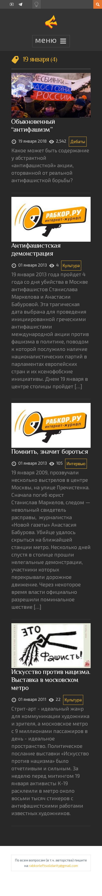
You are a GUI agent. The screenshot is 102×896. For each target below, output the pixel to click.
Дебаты (77, 141)
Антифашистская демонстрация (35, 249)
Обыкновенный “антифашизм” (33, 125)
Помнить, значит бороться (49, 451)
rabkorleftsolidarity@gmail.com (53, 865)
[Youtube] (11, 4)
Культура (71, 265)
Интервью (76, 463)
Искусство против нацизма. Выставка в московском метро (50, 679)
